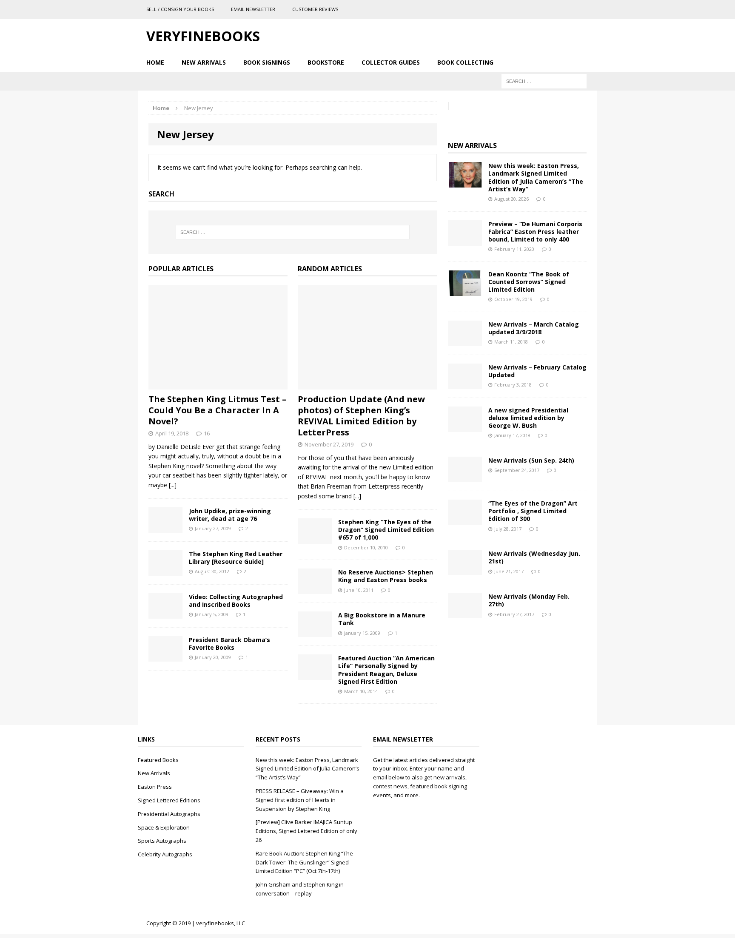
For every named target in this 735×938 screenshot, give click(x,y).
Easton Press (155, 786)
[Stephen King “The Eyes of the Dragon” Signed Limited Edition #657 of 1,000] (315, 539)
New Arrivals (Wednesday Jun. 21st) (534, 557)
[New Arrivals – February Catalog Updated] (465, 384)
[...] (173, 485)
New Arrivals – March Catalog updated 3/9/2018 (533, 328)
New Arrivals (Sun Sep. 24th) (531, 460)
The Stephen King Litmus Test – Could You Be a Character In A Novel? (217, 410)
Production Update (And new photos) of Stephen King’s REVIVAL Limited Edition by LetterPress (361, 415)
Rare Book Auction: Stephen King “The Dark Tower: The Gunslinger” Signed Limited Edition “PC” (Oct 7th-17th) (304, 862)
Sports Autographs (162, 840)
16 (207, 433)
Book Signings (266, 62)
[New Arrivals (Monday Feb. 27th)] (465, 613)
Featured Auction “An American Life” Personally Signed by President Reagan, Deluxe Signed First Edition (386, 669)
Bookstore (326, 62)
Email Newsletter (253, 9)
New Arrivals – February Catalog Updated (537, 371)
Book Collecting (465, 62)
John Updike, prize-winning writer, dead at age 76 (230, 515)
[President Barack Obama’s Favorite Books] (165, 657)
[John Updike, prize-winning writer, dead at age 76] (165, 528)
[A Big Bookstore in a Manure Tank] (315, 632)
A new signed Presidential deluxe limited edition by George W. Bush (528, 417)
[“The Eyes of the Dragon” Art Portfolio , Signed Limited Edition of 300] (465, 520)
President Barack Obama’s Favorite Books (229, 643)
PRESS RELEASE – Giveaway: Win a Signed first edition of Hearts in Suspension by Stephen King (300, 800)
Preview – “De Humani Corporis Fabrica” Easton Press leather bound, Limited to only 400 (535, 231)
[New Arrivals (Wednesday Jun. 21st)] (465, 570)
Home (155, 62)
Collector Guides (391, 62)
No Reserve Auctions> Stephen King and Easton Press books (385, 576)
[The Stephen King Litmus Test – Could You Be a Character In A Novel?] (218, 385)
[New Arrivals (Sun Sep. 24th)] (465, 477)
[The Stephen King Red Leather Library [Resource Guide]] (165, 571)
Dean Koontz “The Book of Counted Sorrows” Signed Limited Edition (528, 281)
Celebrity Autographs (165, 854)
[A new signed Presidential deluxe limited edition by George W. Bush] (465, 427)
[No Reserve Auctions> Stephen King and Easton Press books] (315, 589)
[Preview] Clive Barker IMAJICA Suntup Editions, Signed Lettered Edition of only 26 (306, 831)
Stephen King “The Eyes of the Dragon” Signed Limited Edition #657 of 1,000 (386, 529)
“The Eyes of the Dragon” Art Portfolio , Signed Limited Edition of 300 (533, 511)
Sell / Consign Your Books (180, 9)
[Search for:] (544, 81)
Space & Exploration (164, 827)
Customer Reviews (315, 9)
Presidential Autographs (169, 814)
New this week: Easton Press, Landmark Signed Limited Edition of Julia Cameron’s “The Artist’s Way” (535, 177)
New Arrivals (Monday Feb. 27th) (529, 600)
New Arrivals (204, 62)
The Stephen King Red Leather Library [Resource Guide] (235, 558)
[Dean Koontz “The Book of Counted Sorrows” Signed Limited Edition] (465, 291)
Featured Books (158, 760)
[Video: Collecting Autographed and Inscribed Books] (165, 614)
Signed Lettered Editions (169, 800)
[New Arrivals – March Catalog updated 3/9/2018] (465, 341)
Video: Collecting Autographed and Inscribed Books (236, 600)
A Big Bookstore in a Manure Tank (381, 619)
